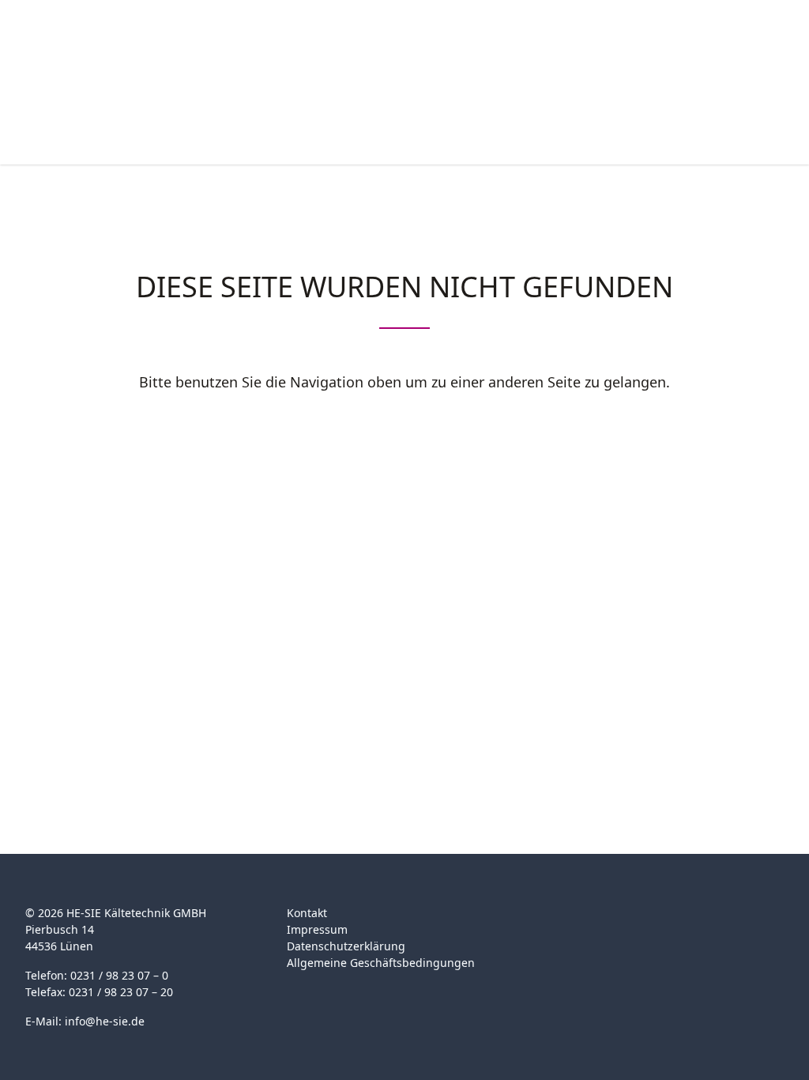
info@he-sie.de (105, 1021)
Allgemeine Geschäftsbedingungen (381, 962)
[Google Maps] (587, 922)
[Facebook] (556, 922)
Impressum (317, 929)
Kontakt (307, 912)
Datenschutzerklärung (346, 945)
